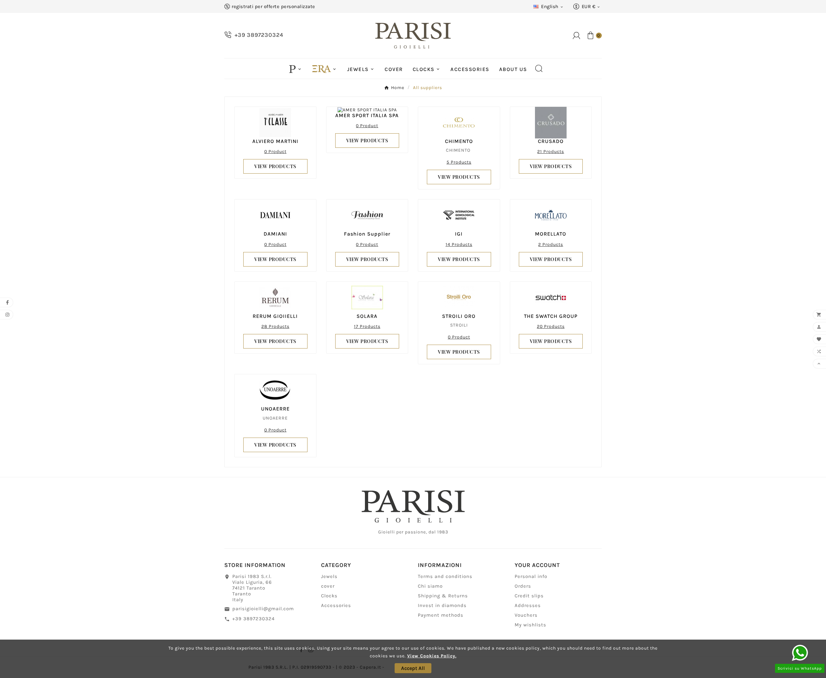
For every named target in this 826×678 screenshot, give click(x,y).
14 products (459, 244)
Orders (523, 586)
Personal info (531, 576)
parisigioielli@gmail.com (263, 609)
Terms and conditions (445, 576)
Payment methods (440, 615)
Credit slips (529, 596)
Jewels (329, 576)
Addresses (528, 605)
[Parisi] (295, 68)
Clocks (329, 596)
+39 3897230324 (253, 619)
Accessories (336, 605)
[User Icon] (576, 35)
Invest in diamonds (442, 605)
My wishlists (530, 625)
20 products (551, 326)
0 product (275, 151)
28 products (275, 326)
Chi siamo (430, 586)
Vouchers (526, 615)
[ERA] (324, 68)
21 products (550, 151)
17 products (367, 326)
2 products (550, 244)
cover (328, 586)
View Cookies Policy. (432, 656)
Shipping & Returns (443, 596)
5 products (459, 162)
